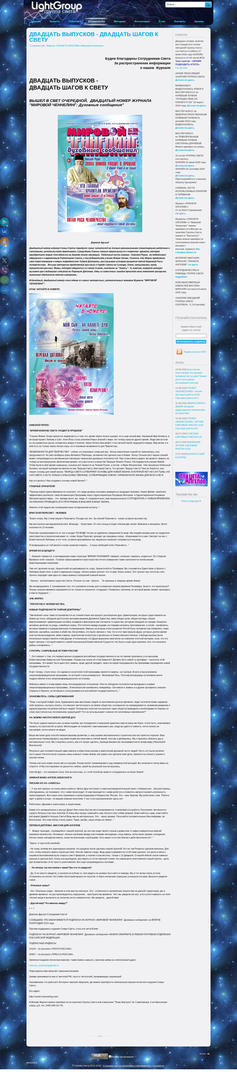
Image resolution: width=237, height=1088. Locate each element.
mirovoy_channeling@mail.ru (44, 965)
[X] (4, 260)
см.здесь (180, 213)
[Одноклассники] (4, 241)
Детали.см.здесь (184, 165)
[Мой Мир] (4, 289)
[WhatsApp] (4, 279)
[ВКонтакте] (4, 231)
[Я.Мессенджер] (4, 222)
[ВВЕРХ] (205, 1054)
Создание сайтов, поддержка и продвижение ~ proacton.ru (133, 1065)
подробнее (181, 277)
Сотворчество (37, 45)
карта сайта (31, 1062)
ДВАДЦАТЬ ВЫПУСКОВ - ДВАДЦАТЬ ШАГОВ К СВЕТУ (93, 37)
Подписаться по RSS (195, 352)
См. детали (181, 68)
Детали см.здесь (184, 80)
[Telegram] (4, 250)
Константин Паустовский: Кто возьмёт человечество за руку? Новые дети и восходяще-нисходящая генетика (191, 376)
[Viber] (4, 270)
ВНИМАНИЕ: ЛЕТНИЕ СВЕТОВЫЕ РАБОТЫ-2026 (188, 445)
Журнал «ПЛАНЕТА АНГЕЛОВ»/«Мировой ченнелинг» (75, 45)
